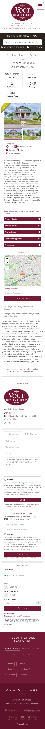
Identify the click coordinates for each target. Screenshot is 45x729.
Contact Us (10, 419)
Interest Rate (10, 599)
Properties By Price (22, 654)
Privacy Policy (25, 494)
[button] (38, 42)
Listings (14, 369)
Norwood (9, 675)
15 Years (20, 576)
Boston (8, 664)
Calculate (23, 608)
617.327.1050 (26, 700)
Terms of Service (22, 506)
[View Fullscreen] (7, 268)
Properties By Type (30, 648)
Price (6, 583)
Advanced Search (14, 47)
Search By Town (12, 648)
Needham (24, 669)
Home (6, 369)
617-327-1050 (27, 26)
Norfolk (27, 369)
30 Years (10, 576)
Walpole (24, 675)
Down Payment (11, 591)
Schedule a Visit (31, 434)
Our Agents (10, 423)
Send (22, 500)
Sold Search (37, 47)
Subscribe (22, 554)
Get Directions (22, 298)
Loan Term (9, 570)
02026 (8, 372)
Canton (22, 664)
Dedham (35, 369)
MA (20, 369)
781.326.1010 (27, 23)
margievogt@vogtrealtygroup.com (22, 28)
